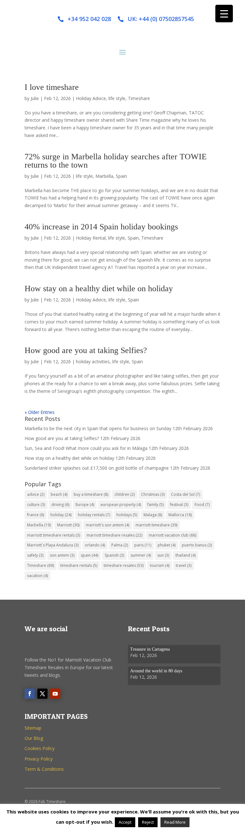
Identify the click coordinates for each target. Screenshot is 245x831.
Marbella (104, 176)
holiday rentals (94, 514)
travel (183, 565)
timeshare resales (124, 565)
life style (116, 98)
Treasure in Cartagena (150, 649)
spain (89, 555)
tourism (159, 565)
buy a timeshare (91, 494)
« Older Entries (40, 412)
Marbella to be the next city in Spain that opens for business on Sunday (98, 428)
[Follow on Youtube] (55, 694)
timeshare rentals (78, 565)
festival (179, 504)
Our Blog (34, 738)
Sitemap (33, 728)
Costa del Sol (185, 494)
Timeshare (139, 98)
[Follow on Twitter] (42, 694)
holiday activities (93, 361)
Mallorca (180, 514)
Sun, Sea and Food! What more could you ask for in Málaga (86, 448)
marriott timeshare (156, 525)
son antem (62, 555)
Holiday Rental (91, 238)
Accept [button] (125, 822)
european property (120, 504)
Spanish (114, 555)
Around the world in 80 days (156, 670)
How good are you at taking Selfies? (86, 350)
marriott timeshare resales (114, 535)
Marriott (68, 525)
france (35, 514)
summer (140, 555)
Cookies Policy (40, 748)
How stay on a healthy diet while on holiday (99, 288)
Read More (175, 822)
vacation (37, 575)
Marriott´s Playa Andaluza (52, 545)
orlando (95, 545)
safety (35, 555)
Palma (119, 545)
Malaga (153, 514)
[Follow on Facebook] (30, 694)
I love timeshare (52, 87)
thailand (185, 555)
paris (142, 545)
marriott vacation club (172, 535)
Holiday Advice (91, 98)
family (155, 504)
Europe (85, 504)
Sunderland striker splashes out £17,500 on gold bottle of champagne (97, 468)
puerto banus (197, 545)
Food (202, 504)
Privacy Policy (39, 759)
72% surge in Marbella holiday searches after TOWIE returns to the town (116, 161)
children (125, 494)
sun (163, 555)
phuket (166, 545)
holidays (126, 514)
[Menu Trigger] (224, 13)
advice (35, 494)
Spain (121, 176)
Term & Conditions (44, 769)
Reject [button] (148, 822)
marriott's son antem (107, 525)
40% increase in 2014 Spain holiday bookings (101, 226)
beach (59, 494)
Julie (35, 98)
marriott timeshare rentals (53, 535)
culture (36, 504)
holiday (60, 514)
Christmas (153, 494)
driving (60, 504)
